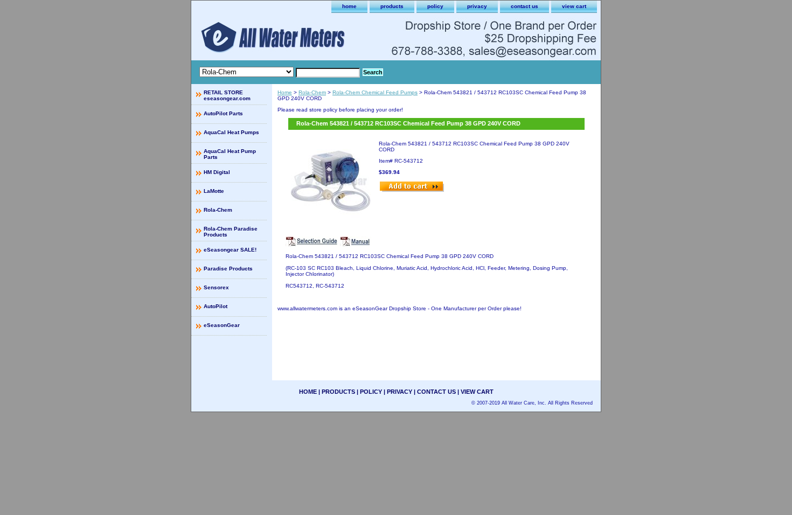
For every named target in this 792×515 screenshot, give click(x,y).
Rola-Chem (312, 92)
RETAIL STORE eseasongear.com (227, 95)
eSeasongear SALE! (230, 250)
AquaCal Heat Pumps (231, 132)
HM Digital (217, 172)
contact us (524, 6)
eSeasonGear (222, 325)
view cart (574, 6)
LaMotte (214, 191)
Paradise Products (228, 269)
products (392, 6)
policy (435, 6)
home (349, 6)
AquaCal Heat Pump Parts (230, 154)
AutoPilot (215, 306)
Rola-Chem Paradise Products (231, 232)
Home (284, 92)
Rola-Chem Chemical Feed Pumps (375, 92)
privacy (477, 6)
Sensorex (216, 287)
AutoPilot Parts (223, 113)
